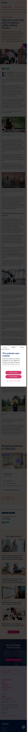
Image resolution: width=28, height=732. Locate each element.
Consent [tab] (5, 347)
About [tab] (22, 347)
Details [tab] (13, 347)
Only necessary (13, 376)
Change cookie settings (14, 380)
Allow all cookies (13, 372)
